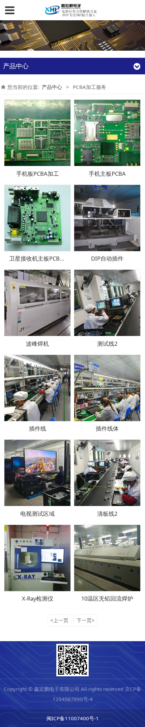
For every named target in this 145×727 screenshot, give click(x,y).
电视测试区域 (37, 513)
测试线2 (107, 343)
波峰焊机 (37, 343)
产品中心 (52, 86)
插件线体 (107, 428)
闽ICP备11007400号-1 (73, 718)
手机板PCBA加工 (37, 173)
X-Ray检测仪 (37, 598)
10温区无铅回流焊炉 (107, 598)
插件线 (37, 428)
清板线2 (107, 513)
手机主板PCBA (107, 173)
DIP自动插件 (107, 258)
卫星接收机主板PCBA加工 (42, 258)
